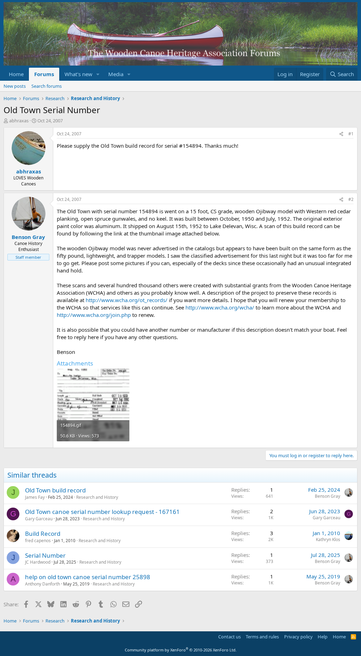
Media (115, 74)
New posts (15, 86)
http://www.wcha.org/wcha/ (219, 307)
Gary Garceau (39, 519)
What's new (78, 74)
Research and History (97, 497)
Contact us (229, 636)
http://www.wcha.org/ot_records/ (126, 300)
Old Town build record (55, 490)
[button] (98, 74)
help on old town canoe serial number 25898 (87, 577)
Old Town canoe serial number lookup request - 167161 (102, 512)
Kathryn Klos (328, 539)
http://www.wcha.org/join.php (94, 314)
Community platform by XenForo (181, 649)
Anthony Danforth (42, 584)
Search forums (46, 86)
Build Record (42, 533)
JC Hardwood (37, 562)
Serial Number (45, 555)
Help (323, 636)
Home (16, 74)
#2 (351, 199)
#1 (351, 134)
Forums (44, 74)
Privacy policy (298, 636)
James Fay (35, 497)
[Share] (341, 134)
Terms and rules (262, 636)
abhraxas (19, 120)
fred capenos (38, 541)
